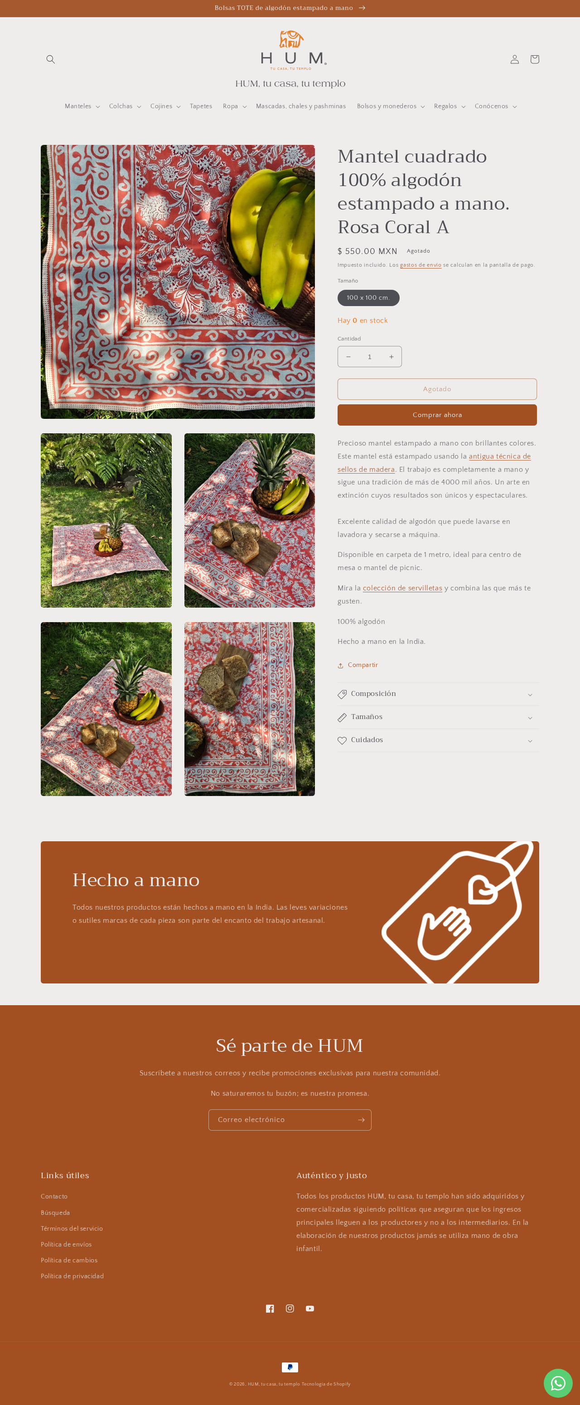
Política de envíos (66, 1244)
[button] (51, 59)
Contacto (54, 1196)
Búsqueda (55, 1213)
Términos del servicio (72, 1228)
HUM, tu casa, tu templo (274, 1384)
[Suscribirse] (361, 1120)
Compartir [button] (363, 665)
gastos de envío (421, 265)
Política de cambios (69, 1260)
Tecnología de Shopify (326, 1384)
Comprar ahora (437, 415)
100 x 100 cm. (368, 298)
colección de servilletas (402, 588)
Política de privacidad (72, 1276)
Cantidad (349, 339)
